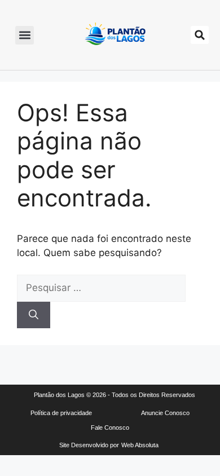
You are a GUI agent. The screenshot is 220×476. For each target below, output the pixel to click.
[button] (24, 35)
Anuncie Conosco (165, 412)
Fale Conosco (110, 427)
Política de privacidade (61, 412)
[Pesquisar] (33, 315)
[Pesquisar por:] (101, 287)
